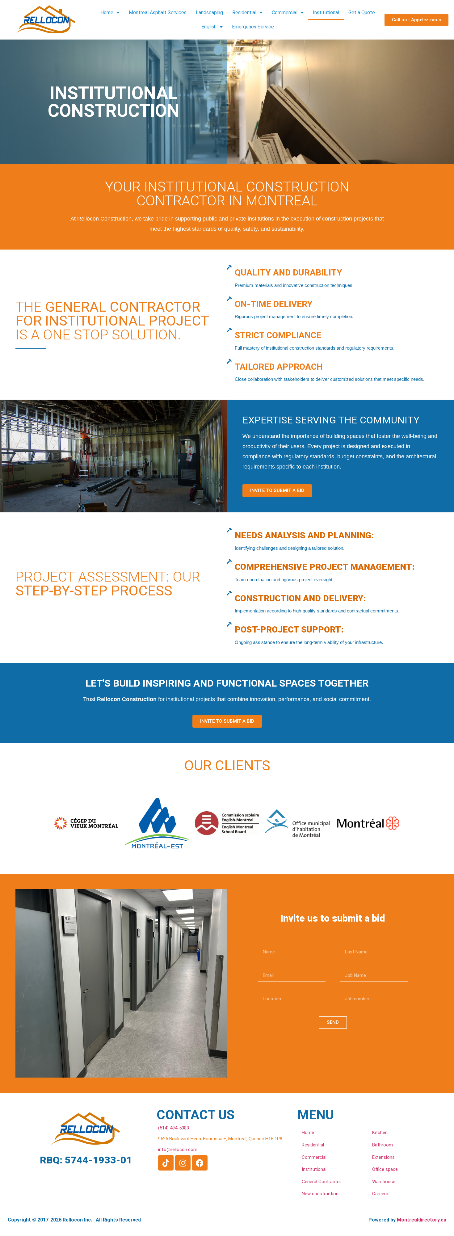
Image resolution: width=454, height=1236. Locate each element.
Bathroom (382, 1145)
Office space (385, 1169)
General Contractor (321, 1181)
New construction (320, 1193)
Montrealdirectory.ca (421, 1220)
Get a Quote (361, 12)
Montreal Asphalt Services (158, 12)
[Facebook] (200, 1163)
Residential (244, 12)
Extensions (383, 1157)
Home (106, 12)
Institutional (326, 12)
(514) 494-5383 (173, 1128)
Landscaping (209, 12)
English (208, 27)
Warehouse (383, 1181)
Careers (380, 1193)
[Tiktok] (166, 1163)
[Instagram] (183, 1163)
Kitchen (380, 1132)
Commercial (284, 12)
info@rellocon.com (177, 1149)
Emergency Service (253, 27)
